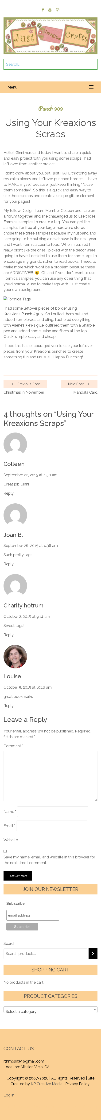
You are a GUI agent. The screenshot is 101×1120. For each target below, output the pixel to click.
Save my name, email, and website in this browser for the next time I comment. (49, 860)
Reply (9, 493)
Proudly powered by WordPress (32, 1106)
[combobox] (50, 1009)
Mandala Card (85, 392)
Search (10, 943)
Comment (13, 746)
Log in (9, 1095)
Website (11, 840)
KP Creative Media (46, 1084)
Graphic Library (53, 1112)
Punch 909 (50, 108)
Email (9, 826)
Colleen (14, 464)
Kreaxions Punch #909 (23, 314)
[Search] (93, 953)
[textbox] (50, 1012)
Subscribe (15, 904)
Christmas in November (24, 392)
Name (10, 811)
